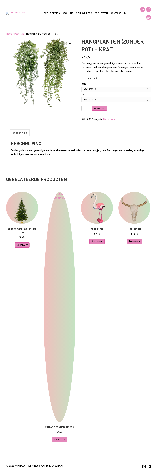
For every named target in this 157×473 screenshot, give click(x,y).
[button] (125, 13)
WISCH (59, 465)
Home (9, 33)
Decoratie (19, 33)
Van (83, 84)
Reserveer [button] (22, 245)
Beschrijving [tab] (20, 132)
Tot (83, 94)
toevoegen (99, 108)
